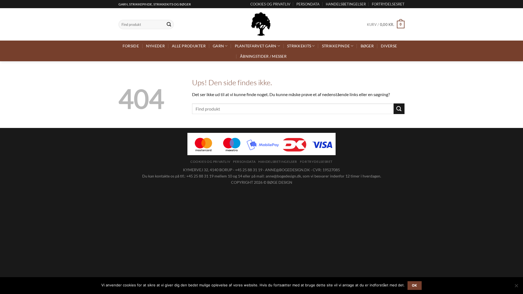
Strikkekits (299, 46)
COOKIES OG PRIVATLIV (270, 4)
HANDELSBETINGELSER (346, 4)
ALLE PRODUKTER (189, 46)
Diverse (389, 46)
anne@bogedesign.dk (283, 176)
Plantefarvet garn (255, 46)
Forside (131, 46)
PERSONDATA (308, 4)
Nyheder (155, 46)
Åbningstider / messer (263, 56)
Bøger (367, 46)
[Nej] (516, 287)
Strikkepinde (336, 46)
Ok (414, 285)
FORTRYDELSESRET (388, 4)
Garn (218, 46)
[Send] (169, 24)
